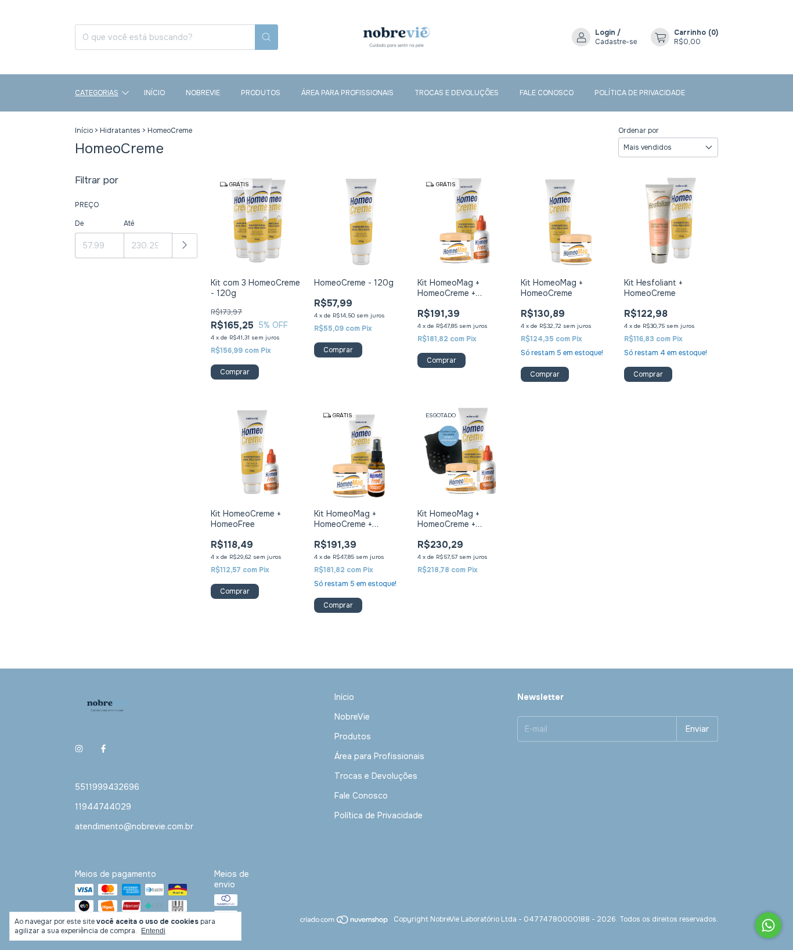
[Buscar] (266, 37)
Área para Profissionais (347, 92)
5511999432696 (107, 787)
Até (129, 223)
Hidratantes (120, 130)
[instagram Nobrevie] (79, 748)
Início (154, 92)
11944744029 (103, 806)
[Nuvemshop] (345, 922)
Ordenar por (638, 130)
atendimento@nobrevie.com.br (134, 826)
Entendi (153, 931)
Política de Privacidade (639, 92)
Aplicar (184, 245)
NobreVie (203, 92)
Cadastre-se (616, 41)
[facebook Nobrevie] (103, 748)
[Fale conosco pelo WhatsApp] (768, 925)
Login (605, 32)
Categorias (96, 92)
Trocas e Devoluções (456, 92)
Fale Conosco (547, 92)
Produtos (260, 92)
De (79, 223)
